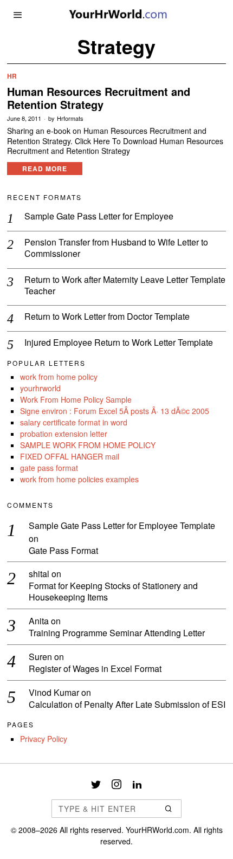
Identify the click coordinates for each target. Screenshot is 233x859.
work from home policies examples (79, 479)
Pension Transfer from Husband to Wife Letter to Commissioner (116, 248)
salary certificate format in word (73, 422)
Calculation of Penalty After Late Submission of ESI (127, 705)
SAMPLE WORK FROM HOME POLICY (88, 445)
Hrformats (70, 118)
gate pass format (49, 467)
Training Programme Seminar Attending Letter (117, 633)
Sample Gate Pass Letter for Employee (98, 216)
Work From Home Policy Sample (76, 399)
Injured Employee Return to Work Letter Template (118, 342)
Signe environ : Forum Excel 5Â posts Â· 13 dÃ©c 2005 (114, 410)
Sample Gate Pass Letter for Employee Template (122, 525)
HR (12, 76)
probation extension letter (63, 433)
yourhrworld (40, 388)
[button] (169, 809)
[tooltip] (96, 784)
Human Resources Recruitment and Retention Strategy (98, 98)
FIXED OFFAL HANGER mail (69, 456)
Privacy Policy (43, 738)
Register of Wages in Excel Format (95, 669)
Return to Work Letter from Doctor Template (107, 316)
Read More (44, 168)
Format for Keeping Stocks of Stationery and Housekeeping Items (113, 591)
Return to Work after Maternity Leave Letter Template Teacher (124, 285)
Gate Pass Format (63, 551)
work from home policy (59, 376)
